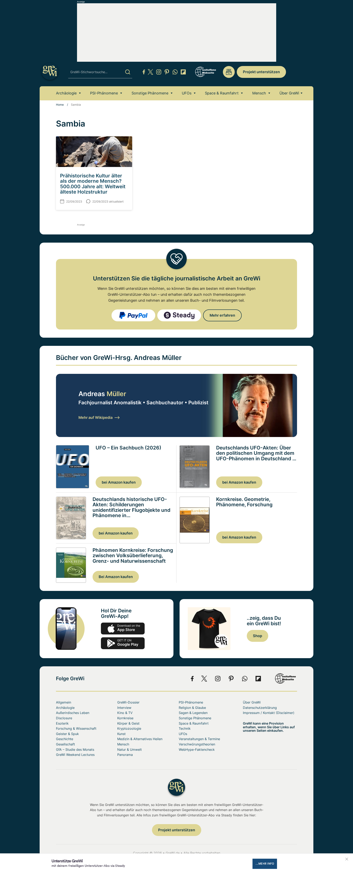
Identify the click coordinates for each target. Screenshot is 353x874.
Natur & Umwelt (129, 749)
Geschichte (64, 739)
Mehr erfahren (222, 315)
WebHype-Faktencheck (197, 749)
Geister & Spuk (67, 734)
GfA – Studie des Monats (75, 749)
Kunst (121, 734)
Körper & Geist (128, 723)
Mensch (259, 93)
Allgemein (63, 702)
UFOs (186, 93)
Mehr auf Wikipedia (95, 417)
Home (60, 104)
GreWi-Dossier (128, 702)
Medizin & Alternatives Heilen (139, 739)
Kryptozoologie (129, 728)
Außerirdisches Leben (72, 713)
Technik (185, 728)
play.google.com (123, 643)
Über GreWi (289, 93)
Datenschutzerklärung (260, 708)
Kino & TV (125, 713)
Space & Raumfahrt (222, 93)
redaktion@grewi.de (229, 72)
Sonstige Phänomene (150, 93)
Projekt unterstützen (261, 72)
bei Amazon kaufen (119, 482)
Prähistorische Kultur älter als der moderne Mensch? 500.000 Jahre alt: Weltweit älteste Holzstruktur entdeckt (92, 186)
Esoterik (62, 723)
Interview (124, 708)
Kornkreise (125, 718)
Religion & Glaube (192, 708)
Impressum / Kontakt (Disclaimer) (268, 713)
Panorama (125, 755)
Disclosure (64, 718)
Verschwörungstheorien (197, 744)
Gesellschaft (65, 744)
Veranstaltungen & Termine (199, 739)
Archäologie (66, 93)
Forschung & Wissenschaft (76, 728)
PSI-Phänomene (104, 93)
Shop (257, 636)
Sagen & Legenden (193, 713)
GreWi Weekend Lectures (75, 755)
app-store (123, 628)
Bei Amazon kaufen (116, 577)
